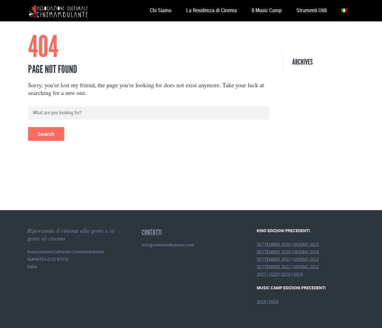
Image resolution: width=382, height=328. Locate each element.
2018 (298, 274)
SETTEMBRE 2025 (274, 244)
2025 (261, 301)
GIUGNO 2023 (306, 259)
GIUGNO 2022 (306, 266)
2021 (261, 274)
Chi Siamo (161, 10)
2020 (273, 274)
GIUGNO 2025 (306, 244)
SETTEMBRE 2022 (274, 266)
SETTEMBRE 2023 (274, 259)
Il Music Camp (267, 10)
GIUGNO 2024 (306, 251)
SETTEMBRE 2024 (274, 251)
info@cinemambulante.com (168, 245)
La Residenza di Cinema (211, 10)
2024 (273, 301)
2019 (286, 274)
